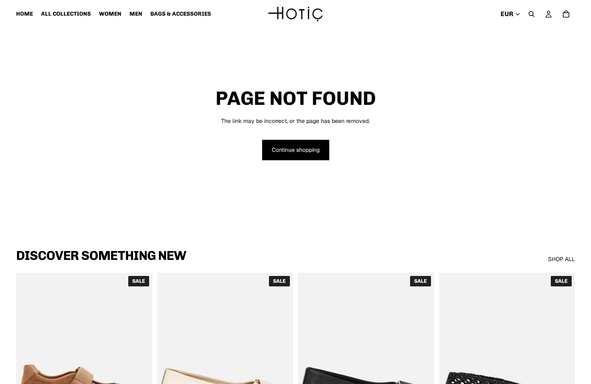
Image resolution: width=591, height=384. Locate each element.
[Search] (531, 14)
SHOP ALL (561, 259)
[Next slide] (140, 358)
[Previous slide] (28, 358)
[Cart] (566, 14)
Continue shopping (296, 149)
